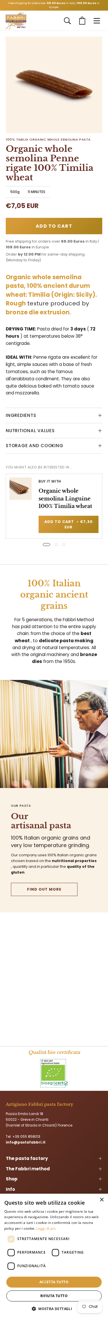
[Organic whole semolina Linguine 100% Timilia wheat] (21, 488)
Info (10, 1189)
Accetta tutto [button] (54, 1282)
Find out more (44, 889)
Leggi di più (46, 1228)
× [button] (101, 1200)
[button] (67, 21)
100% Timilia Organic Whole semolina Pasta (48, 139)
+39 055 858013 (26, 1136)
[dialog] (54, 1256)
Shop (12, 1179)
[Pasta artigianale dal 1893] (16, 21)
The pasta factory (27, 1158)
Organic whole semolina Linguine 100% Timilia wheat (65, 498)
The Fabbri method (28, 1169)
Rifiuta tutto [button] (54, 1295)
